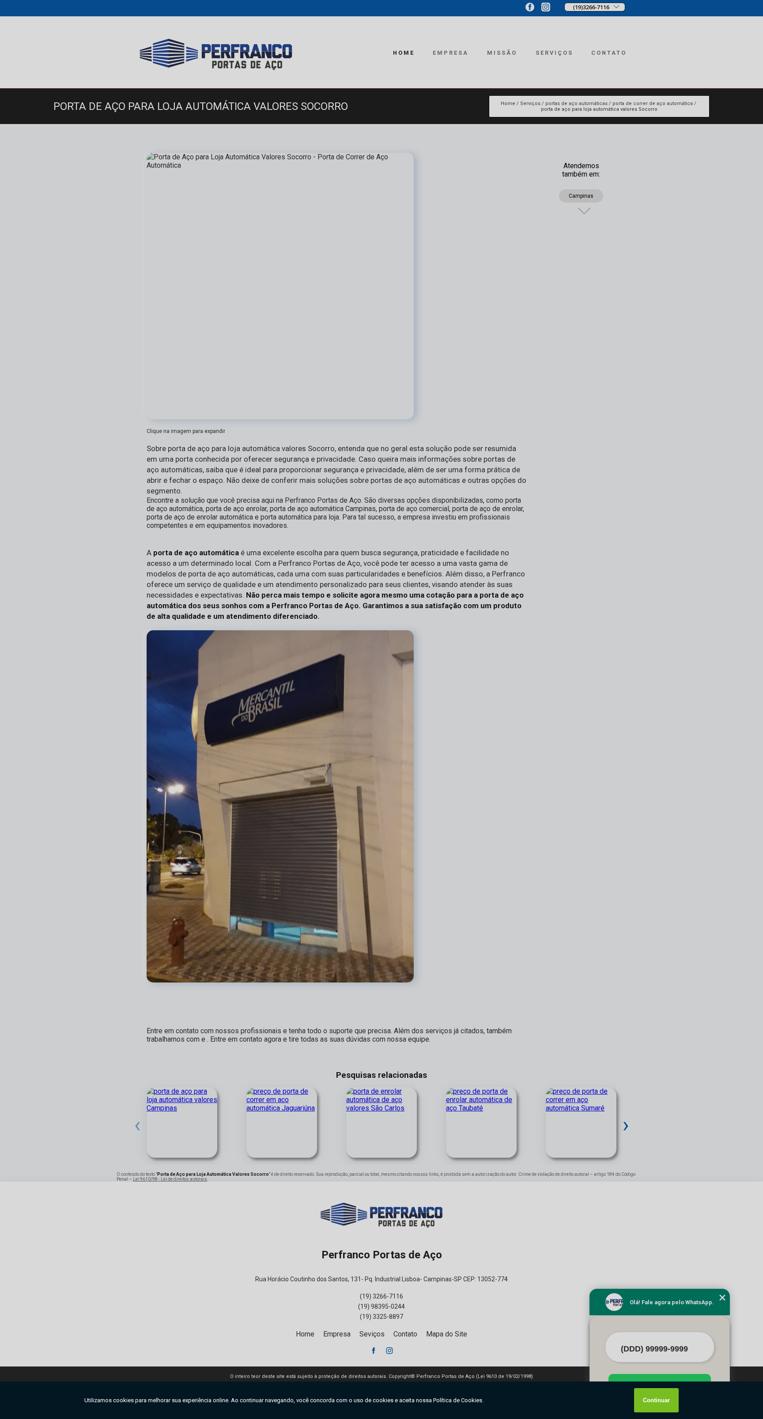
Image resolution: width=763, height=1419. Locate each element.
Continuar (656, 1400)
